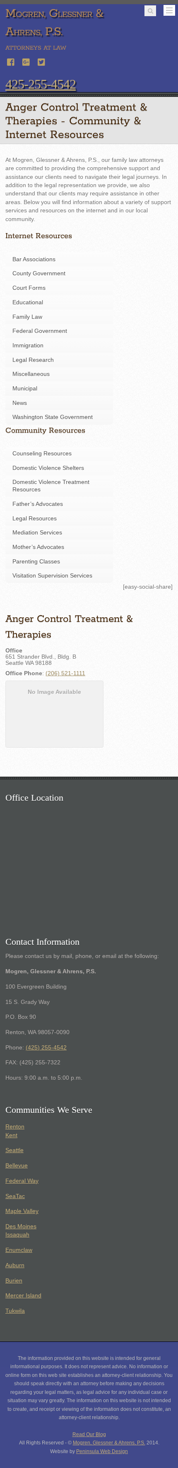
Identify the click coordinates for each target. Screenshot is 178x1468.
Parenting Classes (36, 561)
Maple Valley (21, 1211)
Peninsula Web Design (102, 1451)
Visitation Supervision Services (52, 576)
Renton (14, 1127)
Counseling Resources (42, 453)
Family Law (27, 317)
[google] (26, 61)
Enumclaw (18, 1250)
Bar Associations (33, 259)
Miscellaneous (31, 374)
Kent (11, 1135)
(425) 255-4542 (46, 1047)
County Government (38, 273)
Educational (27, 302)
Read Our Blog (89, 1434)
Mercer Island (23, 1295)
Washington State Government (52, 417)
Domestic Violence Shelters (48, 468)
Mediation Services (37, 532)
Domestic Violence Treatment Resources (50, 486)
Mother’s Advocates (38, 547)
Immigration (27, 345)
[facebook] (11, 61)
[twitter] (42, 61)
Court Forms (29, 288)
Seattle (14, 1150)
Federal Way (21, 1181)
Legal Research (33, 360)
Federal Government (39, 331)
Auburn (14, 1265)
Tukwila (15, 1311)
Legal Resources (34, 518)
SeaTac (15, 1196)
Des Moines (20, 1226)
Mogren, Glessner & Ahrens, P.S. (109, 1443)
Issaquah (17, 1235)
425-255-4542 (40, 84)
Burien (13, 1281)
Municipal (24, 388)
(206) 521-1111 (65, 673)
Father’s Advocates (37, 504)
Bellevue (16, 1165)
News (19, 403)
